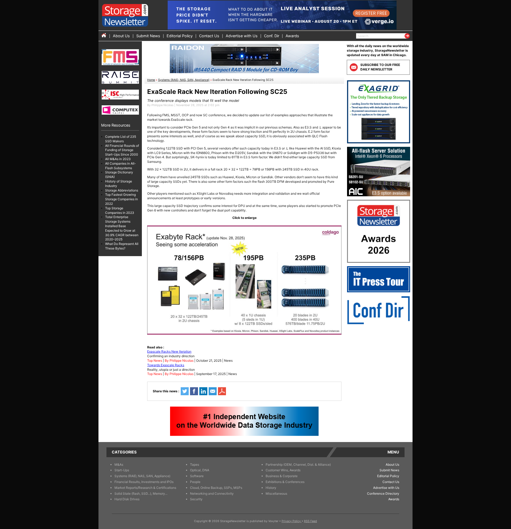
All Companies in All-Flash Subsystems (120, 165)
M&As (118, 464)
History (271, 488)
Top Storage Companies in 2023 (119, 210)
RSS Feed (310, 521)
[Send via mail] (213, 391)
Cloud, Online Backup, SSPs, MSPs (216, 488)
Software (197, 476)
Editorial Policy (180, 36)
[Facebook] (194, 391)
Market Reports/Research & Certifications (145, 488)
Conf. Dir (271, 36)
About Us (121, 36)
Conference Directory (383, 493)
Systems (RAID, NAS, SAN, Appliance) (183, 80)
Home (151, 80)
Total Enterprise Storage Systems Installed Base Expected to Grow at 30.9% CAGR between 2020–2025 (121, 228)
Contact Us (209, 36)
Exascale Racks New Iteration (169, 351)
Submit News (148, 36)
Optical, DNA (199, 470)
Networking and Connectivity (212, 493)
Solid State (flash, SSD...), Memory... (140, 493)
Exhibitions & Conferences (285, 482)
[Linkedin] (203, 391)
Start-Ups (121, 470)
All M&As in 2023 (118, 159)
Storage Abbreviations (121, 190)
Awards (292, 36)
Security (196, 499)
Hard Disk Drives (126, 499)
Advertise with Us (242, 36)
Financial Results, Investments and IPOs (144, 482)
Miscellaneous (276, 493)
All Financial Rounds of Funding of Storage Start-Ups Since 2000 (122, 150)
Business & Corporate (282, 476)
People (195, 482)
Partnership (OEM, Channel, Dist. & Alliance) (298, 464)
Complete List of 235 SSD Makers (120, 139)
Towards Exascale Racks (165, 365)
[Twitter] (185, 391)
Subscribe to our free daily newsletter (380, 67)
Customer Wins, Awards (283, 470)
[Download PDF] (222, 391)
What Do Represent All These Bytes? (121, 246)
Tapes (194, 464)
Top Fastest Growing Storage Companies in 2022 (121, 199)
